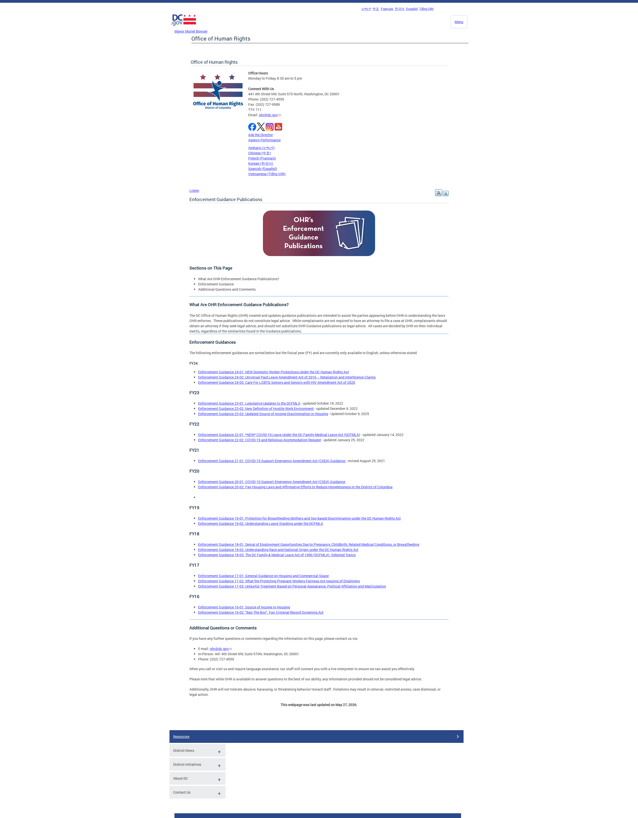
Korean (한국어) (260, 163)
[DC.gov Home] (183, 27)
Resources (181, 736)
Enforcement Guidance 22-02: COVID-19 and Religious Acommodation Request (259, 439)
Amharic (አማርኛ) (261, 147)
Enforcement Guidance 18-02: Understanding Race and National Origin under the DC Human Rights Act (278, 549)
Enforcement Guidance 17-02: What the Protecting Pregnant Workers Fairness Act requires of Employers (279, 581)
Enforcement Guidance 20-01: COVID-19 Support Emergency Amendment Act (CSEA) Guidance (271, 481)
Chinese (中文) (259, 153)
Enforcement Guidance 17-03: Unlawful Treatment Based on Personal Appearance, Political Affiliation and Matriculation (292, 586)
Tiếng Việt (426, 8)
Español (412, 8)
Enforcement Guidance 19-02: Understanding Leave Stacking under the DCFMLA (260, 523)
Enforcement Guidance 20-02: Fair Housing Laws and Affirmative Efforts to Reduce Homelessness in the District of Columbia (295, 487)
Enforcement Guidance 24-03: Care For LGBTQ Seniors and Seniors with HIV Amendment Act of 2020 (276, 382)
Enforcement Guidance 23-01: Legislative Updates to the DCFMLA (249, 403)
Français (387, 8)
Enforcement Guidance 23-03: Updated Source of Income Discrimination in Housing (263, 413)
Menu (459, 21)
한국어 (399, 8)
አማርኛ (366, 8)
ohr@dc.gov (268, 114)
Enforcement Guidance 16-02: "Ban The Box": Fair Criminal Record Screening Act (260, 612)
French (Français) (262, 158)
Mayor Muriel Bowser (191, 31)
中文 (376, 8)
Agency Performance (264, 140)
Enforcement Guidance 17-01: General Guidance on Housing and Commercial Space (263, 575)
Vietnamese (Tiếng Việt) (267, 173)
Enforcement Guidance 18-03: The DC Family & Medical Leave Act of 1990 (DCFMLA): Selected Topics (277, 554)
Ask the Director (260, 134)
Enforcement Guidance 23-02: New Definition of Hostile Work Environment (256, 408)
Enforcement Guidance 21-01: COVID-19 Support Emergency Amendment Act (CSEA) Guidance (272, 460)
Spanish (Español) (262, 168)
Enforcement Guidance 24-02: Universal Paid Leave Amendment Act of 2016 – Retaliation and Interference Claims (287, 377)
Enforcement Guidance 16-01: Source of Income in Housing (244, 607)
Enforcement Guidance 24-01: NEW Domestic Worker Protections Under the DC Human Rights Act (273, 372)
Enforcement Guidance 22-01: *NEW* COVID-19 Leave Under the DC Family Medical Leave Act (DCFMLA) (279, 434)
